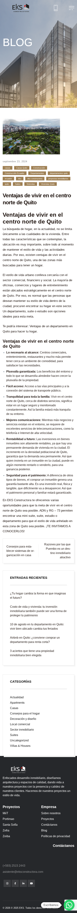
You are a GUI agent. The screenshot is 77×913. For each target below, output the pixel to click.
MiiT (5, 813)
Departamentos (37, 173)
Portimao (8, 818)
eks (19, 179)
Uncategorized (19, 740)
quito (7, 184)
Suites (17, 184)
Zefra (6, 830)
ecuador (8, 179)
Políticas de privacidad (55, 836)
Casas (14, 708)
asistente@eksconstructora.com (23, 871)
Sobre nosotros (51, 813)
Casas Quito (21, 168)
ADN (42, 510)
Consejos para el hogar (25, 713)
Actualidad (17, 697)
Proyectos (47, 818)
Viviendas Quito (48, 184)
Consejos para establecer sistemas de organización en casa (20, 551)
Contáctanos (49, 824)
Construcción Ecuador (14, 173)
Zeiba (6, 836)
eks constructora (34, 179)
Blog (44, 830)
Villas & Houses (20, 745)
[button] (69, 905)
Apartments (17, 702)
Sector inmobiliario (22, 729)
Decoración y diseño (23, 718)
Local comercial (20, 724)
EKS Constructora (19, 500)
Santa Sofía (10, 824)
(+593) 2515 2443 (14, 865)
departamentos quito (59, 173)
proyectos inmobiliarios (58, 179)
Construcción (39, 168)
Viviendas (31, 184)
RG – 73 (54, 510)
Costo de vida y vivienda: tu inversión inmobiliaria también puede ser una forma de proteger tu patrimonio (38, 611)
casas (7, 168)
